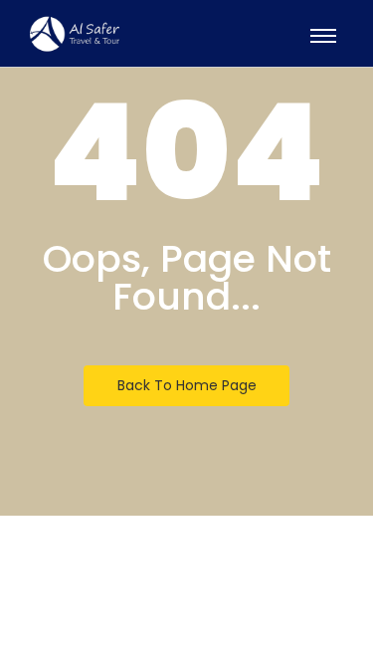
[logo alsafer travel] (74, 34)
